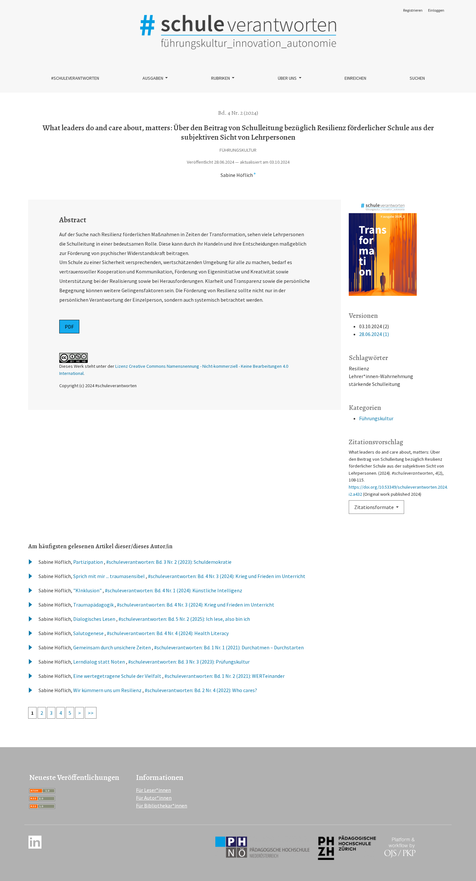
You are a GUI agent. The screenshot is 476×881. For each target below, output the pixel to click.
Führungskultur (376, 418)
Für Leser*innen (153, 790)
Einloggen (436, 10)
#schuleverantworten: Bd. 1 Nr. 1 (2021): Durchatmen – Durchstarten (229, 647)
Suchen (417, 78)
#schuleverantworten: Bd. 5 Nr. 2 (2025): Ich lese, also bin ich (184, 619)
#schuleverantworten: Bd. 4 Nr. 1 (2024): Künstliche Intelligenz (173, 590)
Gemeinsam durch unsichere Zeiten (112, 647)
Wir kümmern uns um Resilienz (107, 690)
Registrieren (413, 10)
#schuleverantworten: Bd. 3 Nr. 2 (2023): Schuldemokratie (169, 562)
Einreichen (355, 78)
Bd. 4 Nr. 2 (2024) (238, 113)
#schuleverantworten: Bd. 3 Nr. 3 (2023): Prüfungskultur (189, 661)
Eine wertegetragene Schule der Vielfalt (117, 676)
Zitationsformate (374, 507)
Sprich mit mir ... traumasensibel (109, 576)
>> (91, 713)
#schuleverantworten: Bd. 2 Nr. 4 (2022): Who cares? (201, 690)
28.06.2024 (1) (374, 334)
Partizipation (88, 562)
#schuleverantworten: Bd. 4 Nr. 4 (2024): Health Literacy (168, 633)
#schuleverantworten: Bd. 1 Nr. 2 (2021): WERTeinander (224, 676)
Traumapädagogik (94, 604)
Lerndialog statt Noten (99, 661)
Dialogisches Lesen (94, 619)
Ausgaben (153, 78)
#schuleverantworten (75, 78)
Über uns (288, 78)
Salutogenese (89, 633)
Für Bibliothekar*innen (161, 805)
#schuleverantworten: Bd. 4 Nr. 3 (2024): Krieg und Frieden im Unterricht (226, 576)
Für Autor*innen (154, 797)
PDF (69, 326)
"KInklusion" (88, 590)
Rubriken (221, 78)
